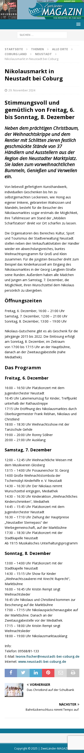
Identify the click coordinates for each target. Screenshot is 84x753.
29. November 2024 (21, 90)
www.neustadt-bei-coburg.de (42, 661)
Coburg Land (16, 54)
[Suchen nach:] (42, 35)
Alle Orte (60, 49)
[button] (77, 24)
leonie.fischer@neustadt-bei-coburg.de (47, 656)
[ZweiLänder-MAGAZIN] (42, 16)
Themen (37, 49)
